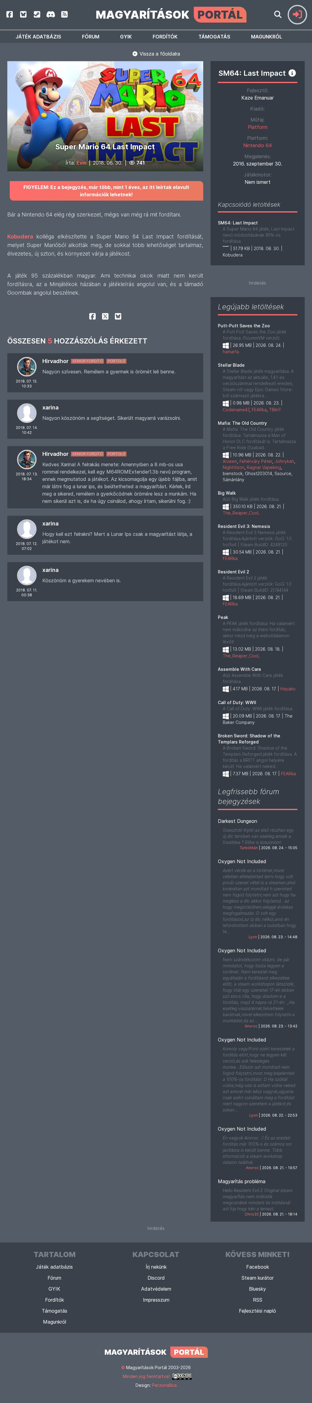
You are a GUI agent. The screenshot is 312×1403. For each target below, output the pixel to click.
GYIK (126, 37)
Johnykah (284, 461)
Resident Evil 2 (233, 571)
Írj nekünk (156, 1267)
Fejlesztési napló (257, 1311)
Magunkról (266, 37)
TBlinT (275, 409)
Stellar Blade (231, 365)
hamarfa (231, 351)
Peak (223, 617)
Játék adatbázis (38, 37)
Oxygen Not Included (242, 861)
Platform (258, 127)
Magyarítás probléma (241, 1181)
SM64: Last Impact (238, 222)
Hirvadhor (55, 361)
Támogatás (214, 37)
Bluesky (257, 1289)
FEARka (259, 409)
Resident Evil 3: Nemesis (244, 526)
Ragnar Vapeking (264, 467)
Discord (156, 1278)
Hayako (288, 688)
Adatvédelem (156, 1289)
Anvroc (251, 1026)
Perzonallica (164, 1385)
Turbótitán (249, 847)
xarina (50, 407)
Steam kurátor (258, 1278)
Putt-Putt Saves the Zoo (244, 325)
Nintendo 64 (257, 145)
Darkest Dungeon (237, 821)
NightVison (233, 467)
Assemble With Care (239, 669)
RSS (257, 1300)
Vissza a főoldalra (159, 54)
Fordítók (165, 37)
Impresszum (156, 1300)
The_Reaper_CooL (241, 512)
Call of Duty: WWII (237, 702)
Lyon (253, 937)
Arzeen (230, 461)
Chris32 (252, 1214)
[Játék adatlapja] (292, 73)
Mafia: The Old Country (242, 423)
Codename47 (236, 409)
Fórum (90, 37)
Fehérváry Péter (255, 461)
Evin (81, 163)
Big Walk (227, 493)
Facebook (257, 1267)
